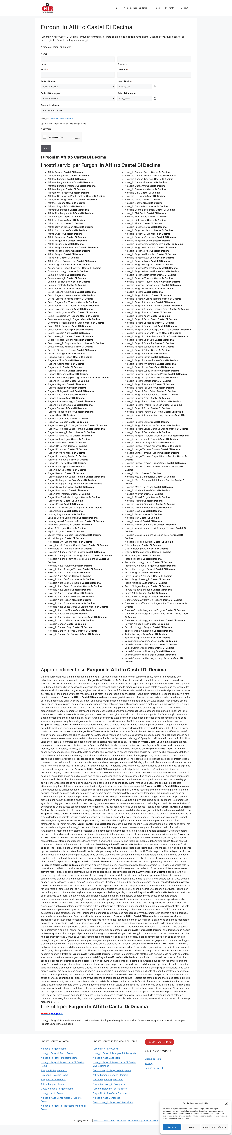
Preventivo (170, 8)
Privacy (148, 1063)
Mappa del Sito (153, 1059)
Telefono (122, 69)
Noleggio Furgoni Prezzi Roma (57, 1053)
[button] (226, 1103)
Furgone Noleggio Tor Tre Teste (110, 1088)
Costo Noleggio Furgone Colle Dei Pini (113, 1102)
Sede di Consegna (51, 93)
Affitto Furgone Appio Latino (108, 1079)
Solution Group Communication (143, 1120)
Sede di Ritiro (48, 81)
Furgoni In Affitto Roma (53, 1079)
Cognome (122, 64)
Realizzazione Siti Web (104, 1120)
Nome (43, 64)
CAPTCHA (46, 129)
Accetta (172, 1127)
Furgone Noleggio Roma (54, 1070)
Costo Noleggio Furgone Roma (57, 1088)
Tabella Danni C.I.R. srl (159, 1042)
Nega (191, 1127)
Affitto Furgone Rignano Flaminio (110, 1075)
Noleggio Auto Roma (52, 1093)
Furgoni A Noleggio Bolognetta (109, 1084)
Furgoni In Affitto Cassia (106, 1048)
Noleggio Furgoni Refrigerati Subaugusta (114, 1053)
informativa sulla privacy (61, 118)
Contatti (185, 8)
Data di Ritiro (124, 81)
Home (116, 8)
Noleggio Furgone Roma (135, 8)
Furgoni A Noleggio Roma (54, 1075)
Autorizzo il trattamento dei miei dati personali (65, 123)
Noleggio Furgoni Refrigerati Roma (59, 1057)
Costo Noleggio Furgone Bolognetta (112, 1070)
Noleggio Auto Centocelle (106, 1097)
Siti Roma (121, 1120)
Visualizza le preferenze (214, 1127)
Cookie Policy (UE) (154, 1068)
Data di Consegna (127, 93)
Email (44, 69)
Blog (158, 8)
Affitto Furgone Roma (52, 1084)
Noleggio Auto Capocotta (106, 1057)
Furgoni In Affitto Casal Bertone (110, 1093)
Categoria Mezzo (50, 105)
